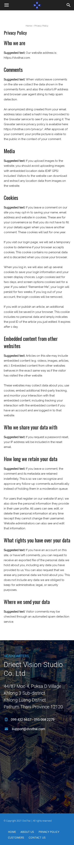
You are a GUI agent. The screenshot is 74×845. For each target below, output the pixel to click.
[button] (68, 5)
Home (29, 25)
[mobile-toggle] (6, 5)
